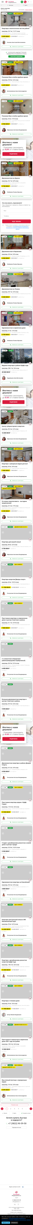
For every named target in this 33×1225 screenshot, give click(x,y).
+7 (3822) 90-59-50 (17, 1123)
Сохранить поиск (27, 1113)
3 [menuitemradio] (14, 1108)
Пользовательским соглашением (20, 226)
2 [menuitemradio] (10, 1108)
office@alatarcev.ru (16, 1201)
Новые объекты (28, 9)
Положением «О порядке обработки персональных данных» (17, 228)
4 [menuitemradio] (18, 1108)
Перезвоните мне (16, 1127)
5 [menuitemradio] (22, 1108)
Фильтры (11, 5)
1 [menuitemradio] (6, 1108)
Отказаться (14, 1222)
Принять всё (6, 1222)
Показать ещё (14, 1104)
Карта (26, 5)
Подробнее (13, 739)
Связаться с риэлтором (17, 46)
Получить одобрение (16, 56)
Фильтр (5, 1113)
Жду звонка (16, 221)
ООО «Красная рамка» (21, 1213)
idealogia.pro (20, 1212)
